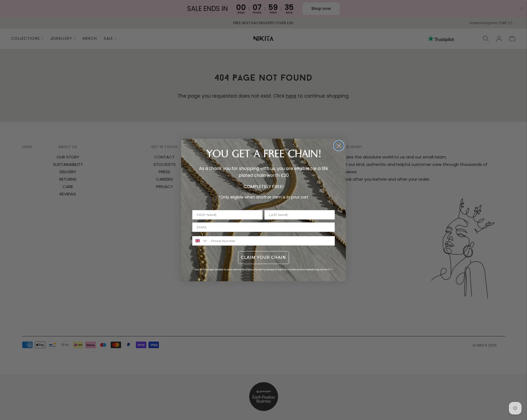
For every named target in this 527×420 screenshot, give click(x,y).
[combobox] (200, 240)
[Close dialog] (339, 146)
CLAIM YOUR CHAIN (263, 257)
